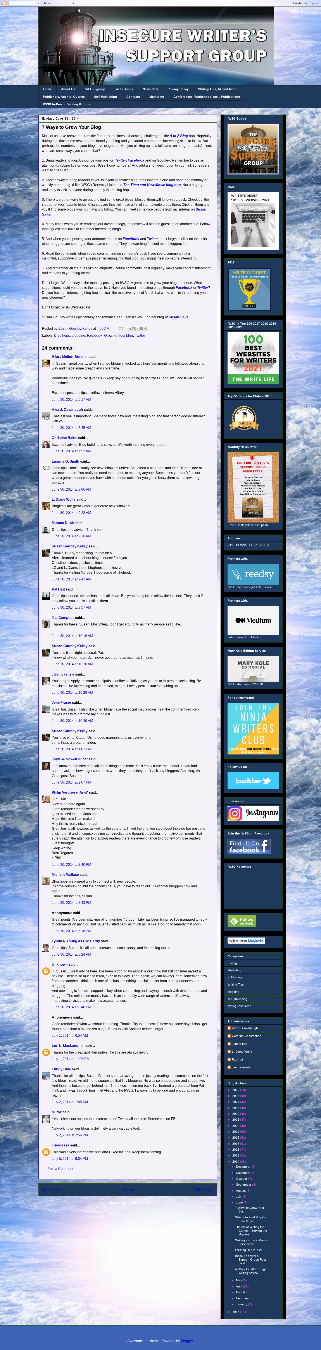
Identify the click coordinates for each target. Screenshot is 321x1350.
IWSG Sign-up (95, 89)
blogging (78, 335)
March (241, 1292)
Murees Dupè (63, 523)
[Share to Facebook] (142, 329)
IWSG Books (124, 89)
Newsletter (150, 89)
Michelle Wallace (65, 874)
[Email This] (129, 329)
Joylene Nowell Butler (70, 759)
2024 (236, 1102)
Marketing (156, 96)
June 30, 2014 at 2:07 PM (71, 782)
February (243, 1298)
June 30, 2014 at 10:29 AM (72, 692)
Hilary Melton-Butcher (70, 357)
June (240, 1202)
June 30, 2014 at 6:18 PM (71, 931)
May (239, 1280)
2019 (236, 1131)
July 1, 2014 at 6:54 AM (70, 1035)
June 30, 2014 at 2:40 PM (71, 864)
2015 (236, 1155)
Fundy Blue (61, 1069)
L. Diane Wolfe (64, 499)
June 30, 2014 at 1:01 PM (71, 749)
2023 (236, 1108)
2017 (236, 1143)
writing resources (239, 1006)
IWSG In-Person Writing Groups (66, 104)
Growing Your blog (118, 335)
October (242, 1178)
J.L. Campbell (63, 618)
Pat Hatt (58, 589)
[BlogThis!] (133, 329)
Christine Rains (64, 438)
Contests (133, 96)
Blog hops (62, 335)
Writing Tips (236, 984)
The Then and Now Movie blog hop (152, 185)
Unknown (60, 964)
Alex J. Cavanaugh (67, 409)
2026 (236, 1090)
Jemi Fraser (61, 702)
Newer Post (53, 1189)
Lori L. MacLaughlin (68, 1045)
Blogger (187, 1341)
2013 (236, 1311)
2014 (236, 1161)
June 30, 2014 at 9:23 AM (71, 513)
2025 (236, 1095)
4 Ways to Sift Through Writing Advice (251, 1271)
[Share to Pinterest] (146, 329)
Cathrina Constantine (246, 1036)
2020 (236, 1125)
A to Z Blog (178, 136)
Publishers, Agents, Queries (64, 96)
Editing (232, 963)
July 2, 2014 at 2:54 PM (70, 1135)
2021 (236, 1119)
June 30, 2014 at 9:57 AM (71, 607)
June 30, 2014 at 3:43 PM (71, 902)
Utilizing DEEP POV (248, 1250)
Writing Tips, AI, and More (217, 89)
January (242, 1304)
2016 (236, 1149)
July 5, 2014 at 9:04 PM (70, 1158)
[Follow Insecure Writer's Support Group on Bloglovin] (246, 942)
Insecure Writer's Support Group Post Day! (250, 1259)
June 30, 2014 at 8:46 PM (71, 1007)
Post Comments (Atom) (138, 1203)
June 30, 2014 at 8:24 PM (71, 954)
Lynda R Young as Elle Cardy (76, 941)
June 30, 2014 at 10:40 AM (72, 721)
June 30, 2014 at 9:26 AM (71, 536)
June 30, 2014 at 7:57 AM (71, 451)
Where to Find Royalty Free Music (250, 1219)
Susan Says (178, 317)
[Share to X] (137, 329)
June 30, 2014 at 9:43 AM (71, 579)
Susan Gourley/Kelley (70, 546)
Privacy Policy (178, 89)
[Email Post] (120, 328)
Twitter (120, 160)
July (239, 1196)
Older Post (204, 1189)
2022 (236, 1113)
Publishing (235, 977)
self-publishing (237, 999)
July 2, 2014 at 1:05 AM (70, 1102)
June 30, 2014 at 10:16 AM (72, 636)
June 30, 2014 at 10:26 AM (72, 664)
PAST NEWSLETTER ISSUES (248, 545)
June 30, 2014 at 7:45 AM (71, 428)
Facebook (136, 160)
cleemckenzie (63, 674)
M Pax (57, 1112)
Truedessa (60, 1145)
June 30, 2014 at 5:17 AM (71, 399)
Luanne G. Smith (65, 461)
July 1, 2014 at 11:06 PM (71, 1059)
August (241, 1190)
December (243, 1166)
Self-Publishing (105, 96)
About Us (68, 89)
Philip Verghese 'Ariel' (70, 792)
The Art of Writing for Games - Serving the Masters (251, 1230)
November (243, 1172)
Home (47, 89)
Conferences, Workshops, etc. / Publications (207, 96)
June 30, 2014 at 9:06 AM (71, 489)
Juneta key (239, 1043)
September (244, 1184)
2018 (236, 1137)
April (239, 1286)
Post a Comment (60, 1169)
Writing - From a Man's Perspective (251, 1242)
